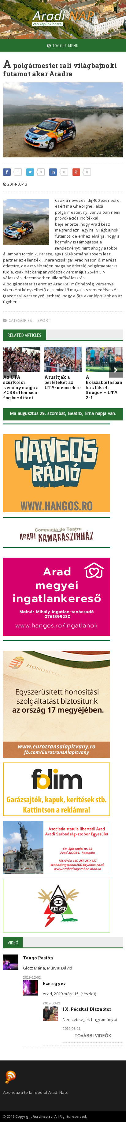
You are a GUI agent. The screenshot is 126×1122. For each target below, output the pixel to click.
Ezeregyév (54, 983)
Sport (43, 320)
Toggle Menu (65, 45)
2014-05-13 (16, 184)
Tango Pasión (38, 958)
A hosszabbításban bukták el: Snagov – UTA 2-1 (104, 387)
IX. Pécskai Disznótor (87, 1009)
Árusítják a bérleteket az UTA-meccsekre (62, 382)
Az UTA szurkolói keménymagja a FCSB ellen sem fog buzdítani (21, 387)
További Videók (93, 1035)
